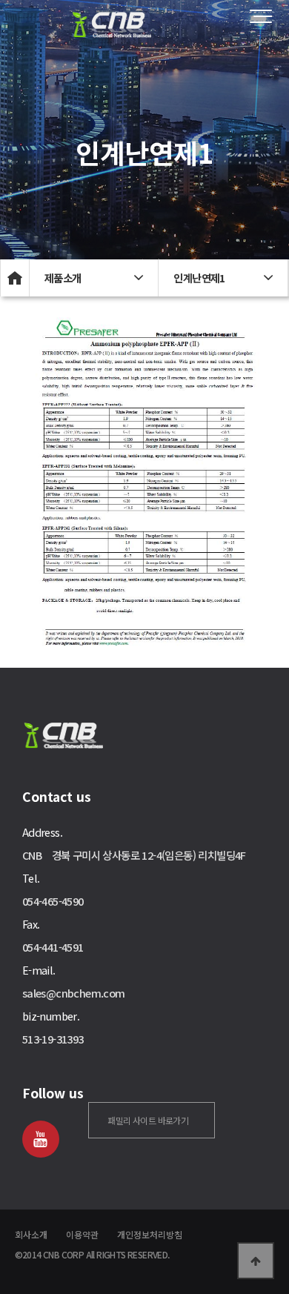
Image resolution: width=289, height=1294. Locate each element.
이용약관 (82, 1234)
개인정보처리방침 (149, 1234)
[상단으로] (255, 1260)
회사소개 (31, 1234)
